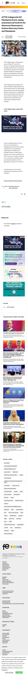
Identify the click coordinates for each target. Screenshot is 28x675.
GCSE (21, 491)
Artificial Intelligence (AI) (10, 469)
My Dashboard (5, 637)
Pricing (3, 610)
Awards (4, 649)
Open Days (4, 655)
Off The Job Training (13, 512)
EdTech (4, 578)
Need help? (4, 642)
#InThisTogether (18, 180)
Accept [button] (19, 672)
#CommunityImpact (9, 180)
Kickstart (6, 497)
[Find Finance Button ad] (14, 258)
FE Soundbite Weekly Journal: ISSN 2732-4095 (13, 603)
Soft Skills (18, 518)
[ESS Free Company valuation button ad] (14, 289)
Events (3, 638)
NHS (5, 512)
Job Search (5, 593)
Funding (16, 491)
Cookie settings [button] (9, 672)
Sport (5, 521)
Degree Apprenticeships (10, 488)
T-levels (6, 527)
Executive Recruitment (7, 592)
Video (3, 626)
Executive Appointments (8, 591)
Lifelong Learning (19, 500)
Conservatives (7, 478)
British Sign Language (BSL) (10, 475)
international (17, 494)
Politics (5, 515)
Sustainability (20, 524)
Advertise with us (6, 567)
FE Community (5, 564)
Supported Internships (9, 524)
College (21, 475)
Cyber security (15, 485)
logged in (13, 223)
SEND (5, 518)
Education (4, 577)
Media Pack (5, 612)
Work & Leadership (6, 581)
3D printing (6, 463)
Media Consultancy (6, 616)
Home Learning (7, 494)
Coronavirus (7, 485)
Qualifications (13, 515)
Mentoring (6, 509)
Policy (21, 512)
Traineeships (18, 527)
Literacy (6, 503)
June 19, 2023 (8, 37)
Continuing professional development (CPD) (13, 481)
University (6, 530)
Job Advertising (6, 614)
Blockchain (15, 472)
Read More (4, 670)
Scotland (20, 515)
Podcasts (4, 624)
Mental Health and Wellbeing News (12, 506)
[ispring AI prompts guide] (14, 131)
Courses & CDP (5, 652)
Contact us (4, 563)
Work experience (8, 533)
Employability (5, 579)
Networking (5, 654)
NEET (12, 509)
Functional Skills (8, 491)
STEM (10, 521)
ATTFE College (8, 36)
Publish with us (5, 565)
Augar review (7, 472)
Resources (15, 188)
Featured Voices (6, 602)
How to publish (5, 633)
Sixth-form (11, 518)
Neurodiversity (19, 509)
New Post (4, 636)
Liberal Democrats (8, 500)
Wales (12, 530)
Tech (11, 527)
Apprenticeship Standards (10, 466)
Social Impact (5, 583)
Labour (12, 497)
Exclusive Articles (6, 600)
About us (4, 561)
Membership (5, 641)
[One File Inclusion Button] (14, 273)
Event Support (5, 617)
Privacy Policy (5, 568)
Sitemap (4, 569)
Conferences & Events (7, 651)
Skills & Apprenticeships (8, 582)
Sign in (23, 3)
